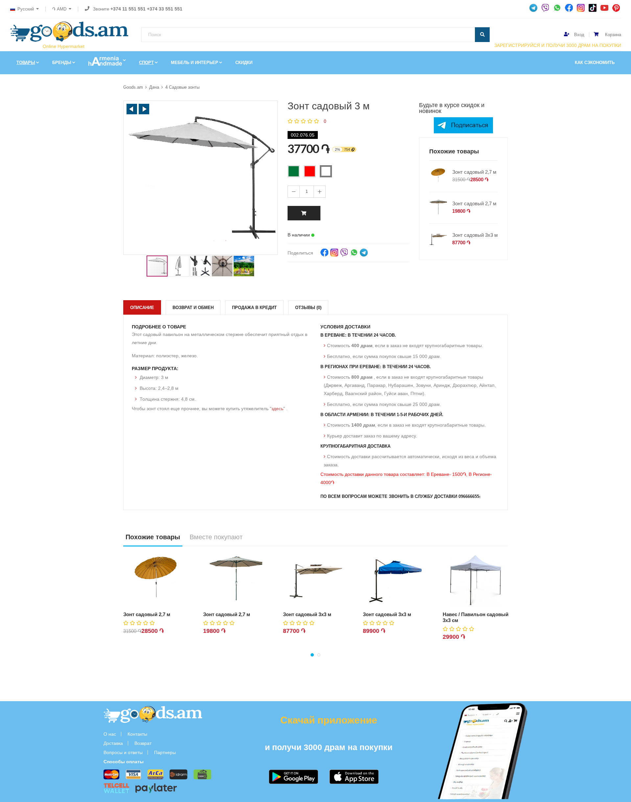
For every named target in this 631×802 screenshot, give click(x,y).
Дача (154, 87)
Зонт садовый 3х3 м (475, 235)
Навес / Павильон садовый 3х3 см (475, 617)
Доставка (113, 743)
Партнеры (165, 752)
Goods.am (133, 87)
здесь (277, 408)
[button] (132, 109)
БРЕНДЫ (61, 62)
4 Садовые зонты (182, 87)
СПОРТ (146, 62)
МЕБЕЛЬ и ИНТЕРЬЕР (194, 62)
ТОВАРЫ (25, 62)
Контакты (137, 734)
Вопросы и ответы (123, 752)
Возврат (143, 743)
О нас (110, 734)
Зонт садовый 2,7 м (474, 172)
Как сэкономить (595, 62)
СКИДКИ (243, 62)
